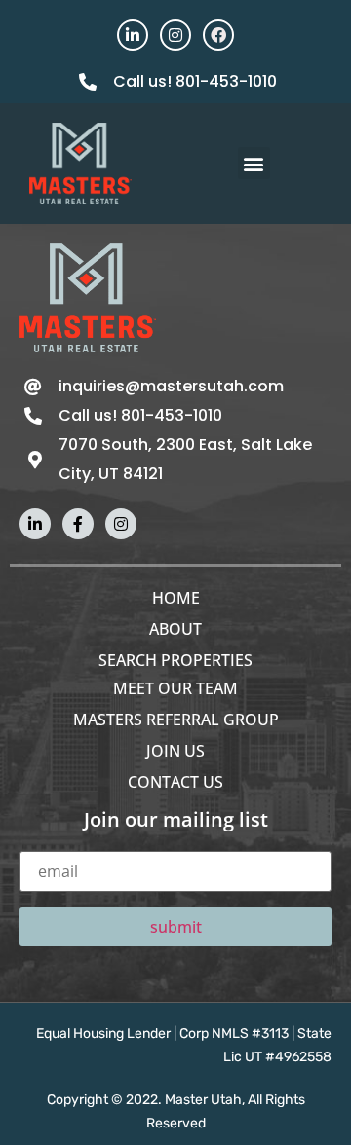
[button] (254, 163)
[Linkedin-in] (132, 35)
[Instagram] (175, 35)
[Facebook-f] (78, 523)
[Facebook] (218, 35)
